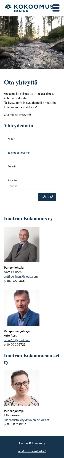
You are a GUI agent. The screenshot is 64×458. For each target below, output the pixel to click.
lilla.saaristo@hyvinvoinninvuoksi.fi (26, 420)
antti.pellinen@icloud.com (21, 276)
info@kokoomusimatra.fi (32, 451)
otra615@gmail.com (17, 340)
